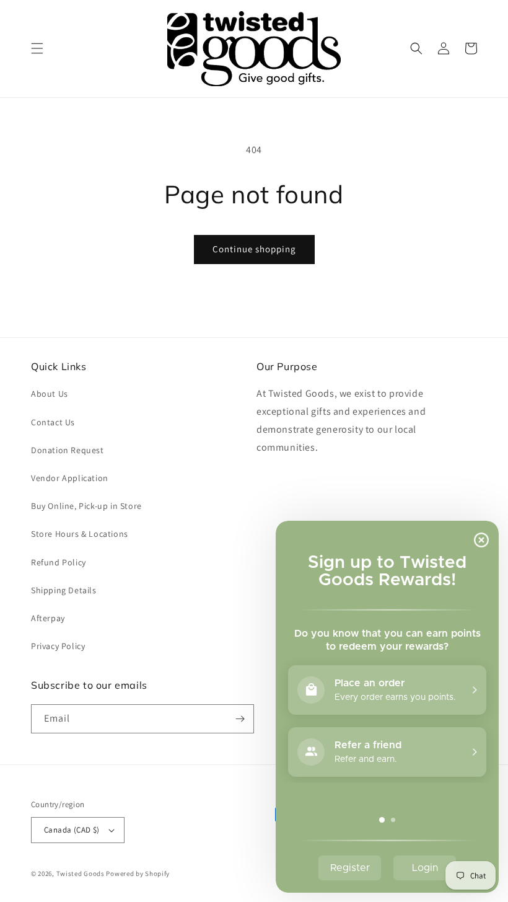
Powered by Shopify (138, 873)
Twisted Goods (80, 873)
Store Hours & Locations (79, 533)
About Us (49, 393)
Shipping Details (64, 590)
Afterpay (48, 618)
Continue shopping (254, 249)
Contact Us (53, 422)
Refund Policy (58, 562)
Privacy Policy (58, 646)
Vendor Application (69, 478)
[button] (37, 48)
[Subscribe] (239, 718)
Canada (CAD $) (72, 830)
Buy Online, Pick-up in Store (86, 505)
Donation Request (67, 450)
